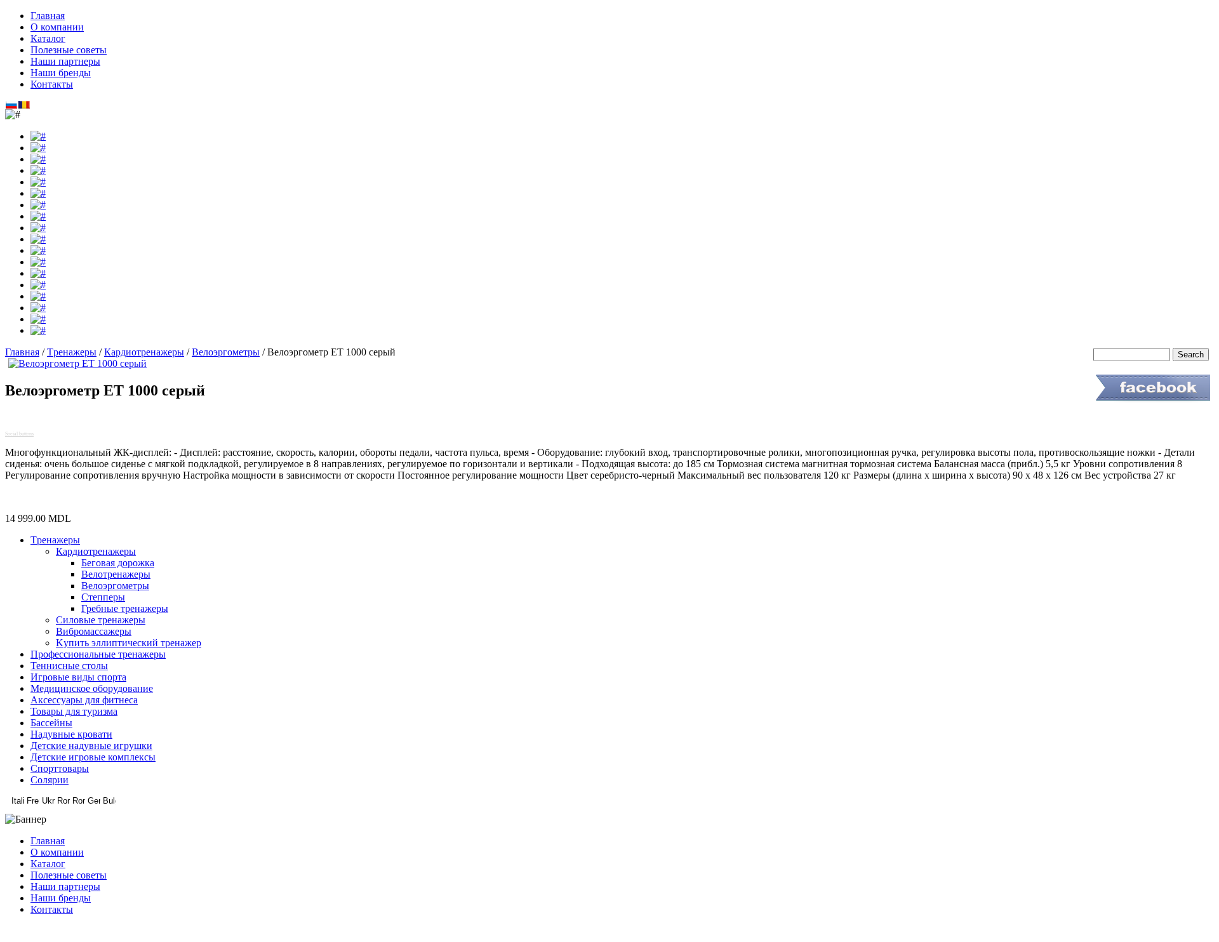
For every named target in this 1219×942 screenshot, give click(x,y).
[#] (38, 136)
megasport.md (610, 930)
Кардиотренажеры (144, 352)
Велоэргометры (226, 352)
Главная (22, 352)
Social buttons (19, 434)
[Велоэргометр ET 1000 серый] (77, 363)
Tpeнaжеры (72, 352)
